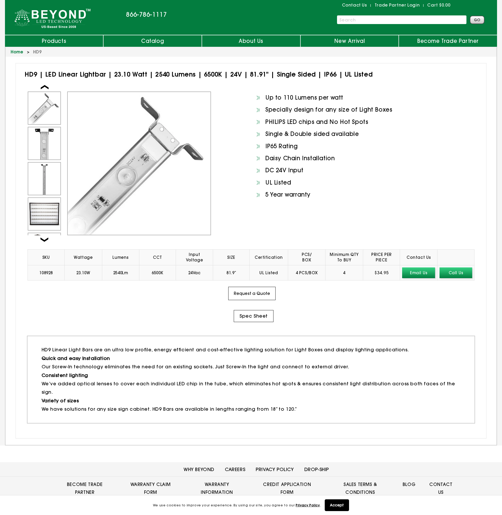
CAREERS (235, 469)
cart (438, 5)
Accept (337, 505)
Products (54, 41)
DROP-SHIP (316, 469)
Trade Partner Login (397, 5)
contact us (354, 5)
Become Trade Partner (448, 41)
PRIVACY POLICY (275, 469)
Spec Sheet (253, 316)
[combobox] (401, 19)
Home (17, 51)
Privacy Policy (308, 505)
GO (477, 20)
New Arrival (349, 41)
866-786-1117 (146, 14)
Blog (409, 484)
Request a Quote (252, 293)
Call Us (456, 272)
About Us (251, 41)
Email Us (418, 272)
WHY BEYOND (199, 469)
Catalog (152, 41)
